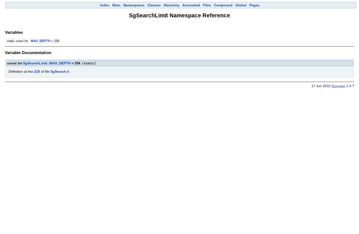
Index (104, 5)
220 (37, 71)
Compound (223, 5)
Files (207, 5)
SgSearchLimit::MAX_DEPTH (47, 63)
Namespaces (134, 5)
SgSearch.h (59, 71)
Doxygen (338, 86)
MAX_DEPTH (40, 41)
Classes (154, 5)
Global (240, 5)
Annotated (191, 5)
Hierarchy (172, 5)
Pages (254, 5)
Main (116, 5)
